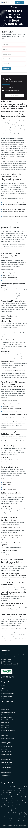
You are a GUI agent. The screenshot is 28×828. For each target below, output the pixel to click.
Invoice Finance (5, 722)
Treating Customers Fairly (7, 693)
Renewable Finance (6, 772)
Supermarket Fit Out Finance (8, 730)
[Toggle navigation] (26, 2)
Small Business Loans (6, 733)
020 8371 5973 (19, 2)
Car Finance (4, 749)
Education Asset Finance (7, 746)
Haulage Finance (5, 757)
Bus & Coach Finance (6, 762)
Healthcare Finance (6, 767)
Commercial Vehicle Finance (8, 765)
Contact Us (3, 688)
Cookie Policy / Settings (7, 701)
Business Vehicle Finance (7, 715)
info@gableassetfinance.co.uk (12, 90)
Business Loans (5, 709)
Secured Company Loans (7, 738)
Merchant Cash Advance (7, 717)
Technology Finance (6, 759)
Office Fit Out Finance (6, 728)
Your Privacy (4, 699)
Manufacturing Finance (6, 754)
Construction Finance (6, 752)
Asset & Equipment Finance (8, 712)
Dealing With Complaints (7, 696)
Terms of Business (5, 691)
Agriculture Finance (6, 770)
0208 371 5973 (9, 87)
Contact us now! (14, 96)
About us (3, 686)
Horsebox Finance (5, 775)
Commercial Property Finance (8, 720)
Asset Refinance (5, 725)
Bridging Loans (4, 736)
